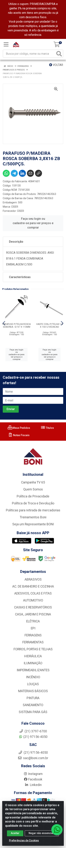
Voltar (57, 65)
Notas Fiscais (21, 435)
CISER (14, 206)
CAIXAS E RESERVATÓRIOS (33, 607)
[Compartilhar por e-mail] (30, 173)
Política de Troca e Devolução (33, 503)
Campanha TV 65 (33, 482)
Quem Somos (33, 489)
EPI (33, 628)
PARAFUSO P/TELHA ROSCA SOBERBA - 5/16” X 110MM (16, 325)
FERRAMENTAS (33, 642)
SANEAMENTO (33, 705)
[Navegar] (4, 323)
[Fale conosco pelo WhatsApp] (56, 829)
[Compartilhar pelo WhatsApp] (6, 173)
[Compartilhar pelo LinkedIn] (22, 173)
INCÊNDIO (33, 677)
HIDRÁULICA (33, 656)
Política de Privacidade (33, 496)
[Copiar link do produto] (38, 173)
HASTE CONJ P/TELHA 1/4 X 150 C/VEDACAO (49, 325)
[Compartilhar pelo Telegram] (14, 173)
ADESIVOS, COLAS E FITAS (33, 593)
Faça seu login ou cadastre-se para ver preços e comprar (33, 223)
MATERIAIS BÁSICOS (33, 691)
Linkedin (35, 785)
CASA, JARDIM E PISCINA (33, 614)
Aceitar (15, 833)
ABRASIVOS (33, 579)
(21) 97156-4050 (35, 737)
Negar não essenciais (42, 833)
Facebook (35, 779)
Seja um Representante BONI (33, 524)
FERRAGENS (33, 635)
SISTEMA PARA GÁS (33, 712)
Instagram (35, 774)
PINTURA (33, 698)
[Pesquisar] (59, 53)
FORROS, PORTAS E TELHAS (33, 649)
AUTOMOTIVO (33, 600)
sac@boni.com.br (35, 758)
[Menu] (6, 44)
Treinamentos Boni (33, 517)
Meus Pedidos (21, 427)
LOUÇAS (33, 684)
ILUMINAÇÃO (33, 663)
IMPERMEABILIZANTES (33, 670)
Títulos (49, 427)
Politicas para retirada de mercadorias (33, 510)
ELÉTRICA (33, 621)
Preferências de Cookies (24, 840)
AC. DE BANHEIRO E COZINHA (33, 586)
